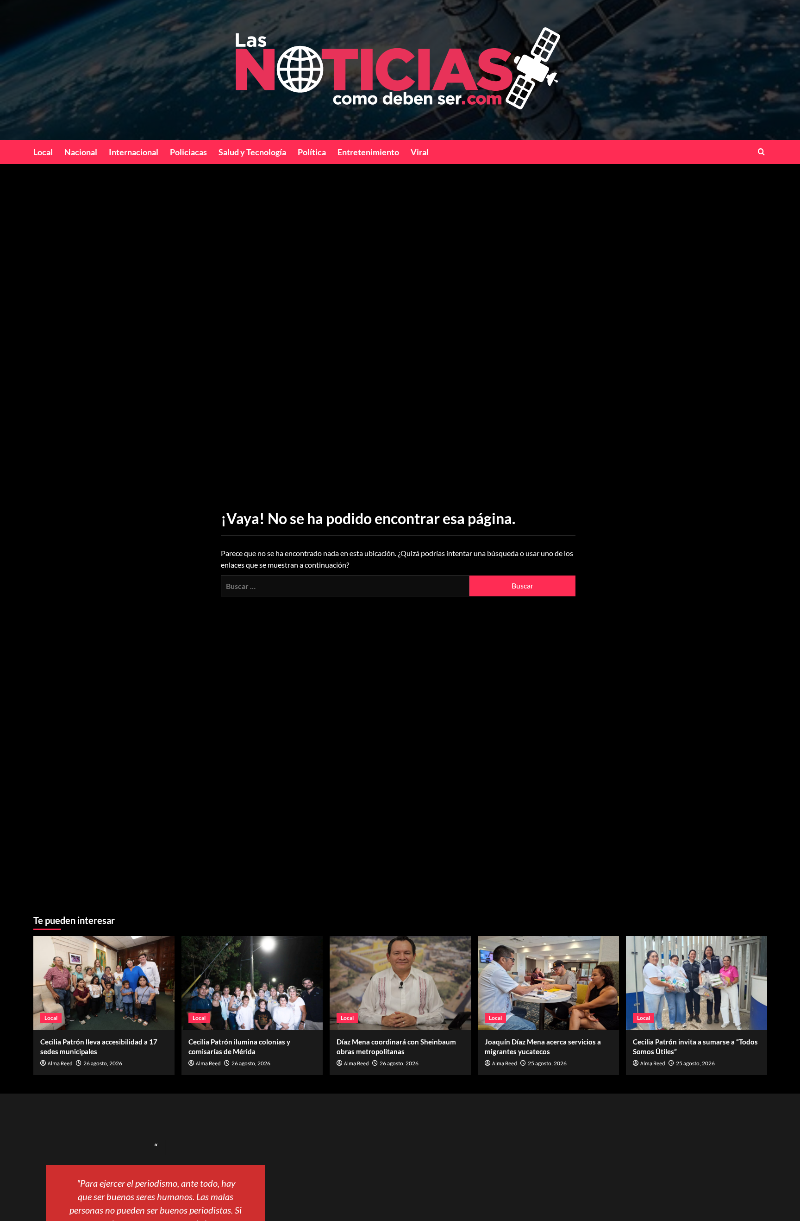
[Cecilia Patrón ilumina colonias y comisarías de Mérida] (252, 983)
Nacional (80, 152)
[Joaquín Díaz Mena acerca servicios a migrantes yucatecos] (548, 983)
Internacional (133, 152)
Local (43, 152)
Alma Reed (60, 1064)
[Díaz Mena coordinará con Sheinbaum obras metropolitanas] (400, 983)
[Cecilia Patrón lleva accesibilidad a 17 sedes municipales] (104, 983)
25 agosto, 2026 (547, 1063)
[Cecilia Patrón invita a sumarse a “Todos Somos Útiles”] (696, 983)
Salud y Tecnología (252, 152)
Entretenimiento (368, 152)
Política (312, 152)
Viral (420, 152)
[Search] (761, 152)
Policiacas (188, 152)
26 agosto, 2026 (102, 1063)
